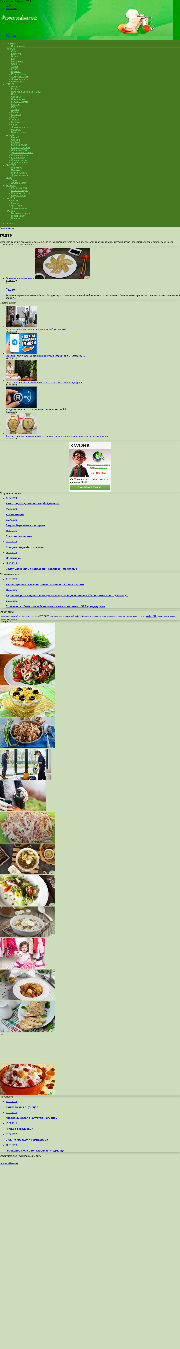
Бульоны (16, 71)
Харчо (14, 66)
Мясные (15, 87)
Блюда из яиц (18, 99)
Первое (10, 49)
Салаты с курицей (20, 147)
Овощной (16, 140)
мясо (104, 616)
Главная (4, 228)
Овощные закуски (20, 193)
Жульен (15, 119)
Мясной (15, 137)
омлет (119, 616)
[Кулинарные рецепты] (18, 29)
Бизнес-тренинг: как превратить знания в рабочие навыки (36, 329)
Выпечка (11, 165)
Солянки (15, 64)
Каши (14, 117)
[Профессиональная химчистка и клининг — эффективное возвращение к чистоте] (25, 779)
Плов (14, 94)
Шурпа (14, 69)
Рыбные (15, 89)
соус (167, 616)
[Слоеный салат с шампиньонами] (27, 716)
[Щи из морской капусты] (27, 873)
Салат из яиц (18, 157)
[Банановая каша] (27, 936)
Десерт (10, 178)
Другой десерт (18, 183)
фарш (172, 616)
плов (130, 616)
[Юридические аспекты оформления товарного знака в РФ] (21, 407)
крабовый (53, 616)
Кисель (14, 200)
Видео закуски (18, 195)
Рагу (13, 107)
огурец (114, 616)
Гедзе (10, 289)
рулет (143, 616)
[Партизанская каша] (27, 747)
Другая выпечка (19, 175)
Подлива (16, 130)
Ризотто (15, 104)
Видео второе (18, 132)
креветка (60, 616)
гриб (15, 616)
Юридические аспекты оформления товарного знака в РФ (36, 409)
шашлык (11, 619)
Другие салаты (19, 162)
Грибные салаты (20, 145)
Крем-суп (16, 54)
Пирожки (16, 170)
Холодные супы (19, 76)
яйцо (17, 619)
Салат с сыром (19, 160)
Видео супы (17, 81)
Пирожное (16, 168)
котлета (44, 615)
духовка (22, 616)
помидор (136, 616)
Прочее (10, 211)
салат (151, 615)
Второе (10, 84)
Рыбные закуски (19, 190)
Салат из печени (19, 155)
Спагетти (16, 114)
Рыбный (15, 142)
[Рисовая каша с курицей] (27, 1094)
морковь (86, 616)
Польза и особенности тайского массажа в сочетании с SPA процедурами (44, 382)
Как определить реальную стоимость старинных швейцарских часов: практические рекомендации (57, 436)
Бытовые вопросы (21, 213)
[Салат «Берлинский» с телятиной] (27, 653)
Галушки (15, 122)
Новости (15, 218)
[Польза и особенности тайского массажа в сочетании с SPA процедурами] (21, 380)
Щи (13, 59)
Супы (14, 51)
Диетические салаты (22, 152)
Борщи (14, 56)
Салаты (10, 135)
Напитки (11, 198)
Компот (15, 203)
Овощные (16, 97)
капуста (30, 616)
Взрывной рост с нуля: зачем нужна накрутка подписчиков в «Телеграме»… (45, 356)
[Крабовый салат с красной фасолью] (27, 842)
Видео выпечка (19, 173)
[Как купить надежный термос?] (23, 810)
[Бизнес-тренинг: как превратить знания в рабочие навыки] (21, 326)
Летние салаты (19, 150)
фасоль (3, 619)
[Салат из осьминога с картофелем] (27, 905)
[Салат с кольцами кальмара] (27, 684)
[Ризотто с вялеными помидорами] (27, 999)
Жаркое (15, 109)
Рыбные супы (18, 74)
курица (79, 616)
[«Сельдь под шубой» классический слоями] (23, 1063)
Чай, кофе (16, 206)
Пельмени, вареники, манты (26, 92)
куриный (69, 616)
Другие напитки (19, 208)
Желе (14, 180)
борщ (2, 616)
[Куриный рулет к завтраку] (27, 1031)
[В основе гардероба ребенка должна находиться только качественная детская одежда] (22, 968)
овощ (109, 616)
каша (37, 616)
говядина (8, 616)
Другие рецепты (19, 79)
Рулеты (15, 112)
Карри (14, 124)
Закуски (11, 185)
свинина (161, 616)
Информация (18, 46)
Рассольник (17, 61)
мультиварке (96, 616)
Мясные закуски (19, 188)
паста (125, 616)
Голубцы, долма (19, 102)
